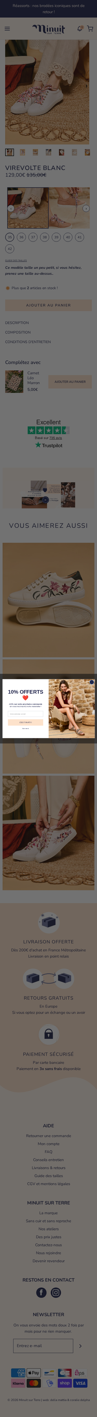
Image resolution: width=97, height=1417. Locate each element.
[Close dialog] (91, 682)
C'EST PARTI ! (25, 722)
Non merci (25, 728)
